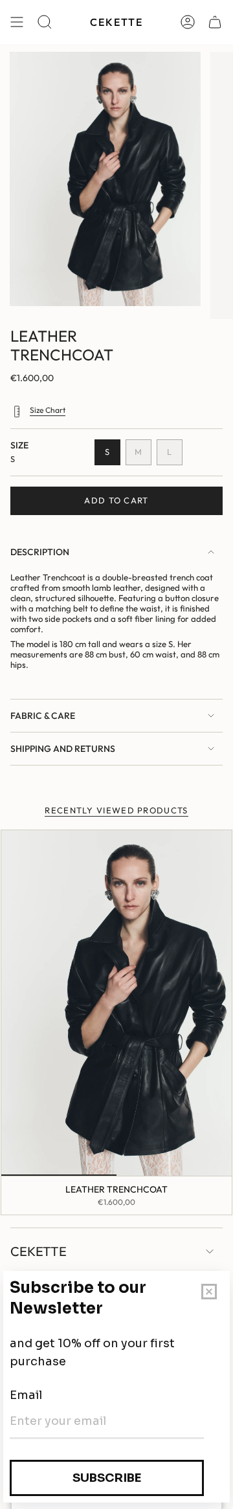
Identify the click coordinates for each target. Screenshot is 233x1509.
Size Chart (47, 410)
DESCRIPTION (39, 552)
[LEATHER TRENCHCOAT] (116, 1003)
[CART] (214, 22)
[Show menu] (17, 22)
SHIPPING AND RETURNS (62, 748)
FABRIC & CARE (42, 715)
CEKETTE (38, 1251)
